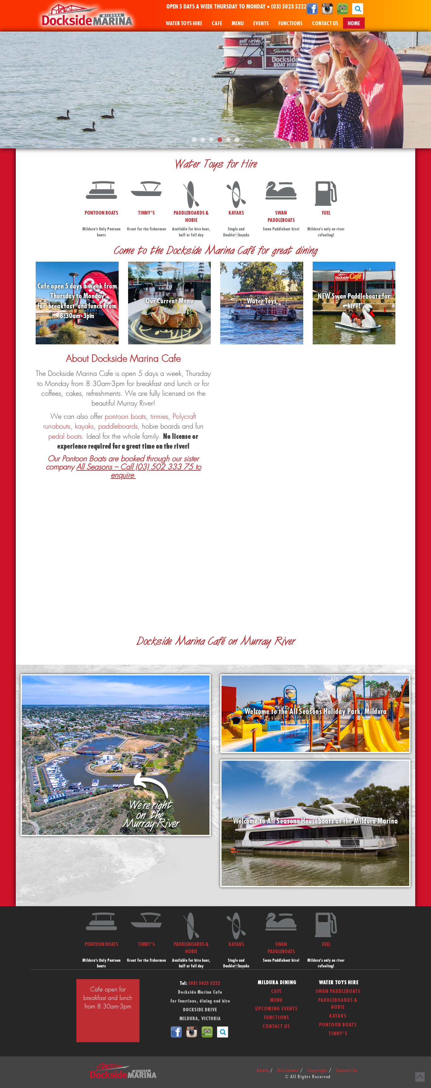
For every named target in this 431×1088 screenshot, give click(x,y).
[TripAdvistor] (342, 8)
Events (261, 23)
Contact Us (325, 23)
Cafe (217, 23)
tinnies (159, 416)
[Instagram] (327, 8)
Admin (263, 1070)
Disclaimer (288, 1070)
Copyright (317, 1070)
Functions (290, 23)
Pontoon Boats (338, 1024)
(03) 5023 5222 (288, 7)
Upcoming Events (276, 1008)
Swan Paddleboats (338, 991)
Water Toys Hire (184, 23)
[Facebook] (312, 8)
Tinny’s (337, 1033)
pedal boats (65, 436)
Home (354, 23)
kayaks (84, 426)
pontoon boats (125, 416)
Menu (238, 23)
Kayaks (337, 1016)
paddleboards (118, 426)
